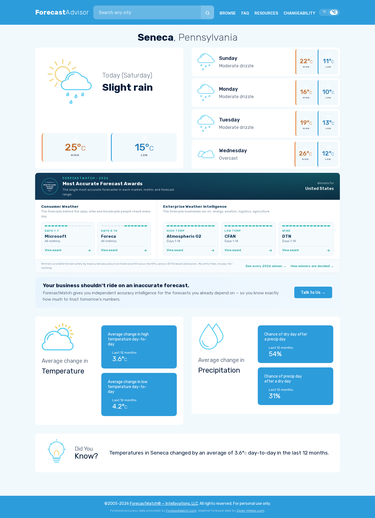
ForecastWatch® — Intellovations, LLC (164, 503)
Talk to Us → (313, 292)
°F (324, 12)
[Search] (207, 12)
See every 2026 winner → (265, 266)
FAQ (245, 13)
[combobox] (147, 12)
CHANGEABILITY (299, 13)
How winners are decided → (312, 266)
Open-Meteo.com (250, 511)
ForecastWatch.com (181, 511)
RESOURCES (266, 13)
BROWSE (228, 13)
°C (334, 12)
